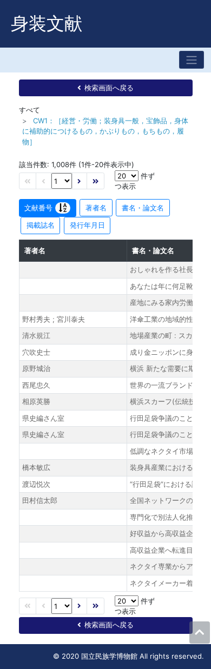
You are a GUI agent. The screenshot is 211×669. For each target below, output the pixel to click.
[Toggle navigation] (191, 60)
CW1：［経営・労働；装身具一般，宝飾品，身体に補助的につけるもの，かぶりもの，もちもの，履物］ (105, 131)
